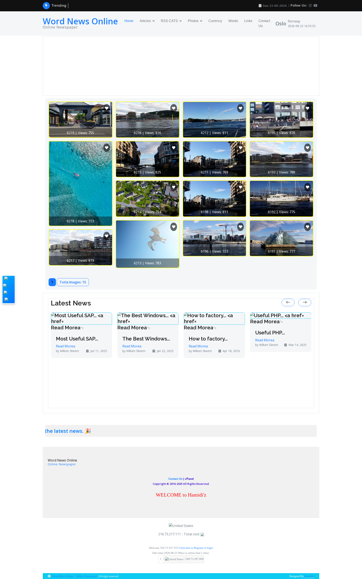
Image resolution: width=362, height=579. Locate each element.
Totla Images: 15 (72, 282)
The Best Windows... (117, 339)
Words (233, 21)
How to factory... (178, 339)
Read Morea (36, 328)
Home (128, 21)
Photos (193, 21)
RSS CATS (169, 21)
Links (248, 21)
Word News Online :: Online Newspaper (75, 576)
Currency (215, 21)
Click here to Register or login (196, 547)
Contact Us (264, 23)
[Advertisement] (171, 66)
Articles (145, 21)
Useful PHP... (240, 333)
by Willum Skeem (104, 351)
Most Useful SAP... (47, 339)
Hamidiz (309, 576)
